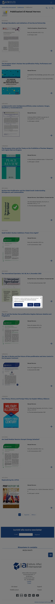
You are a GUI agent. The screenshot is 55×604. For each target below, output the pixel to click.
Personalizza (18, 304)
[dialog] (27, 302)
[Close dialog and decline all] (41, 297)
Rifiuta (30, 304)
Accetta (37, 304)
